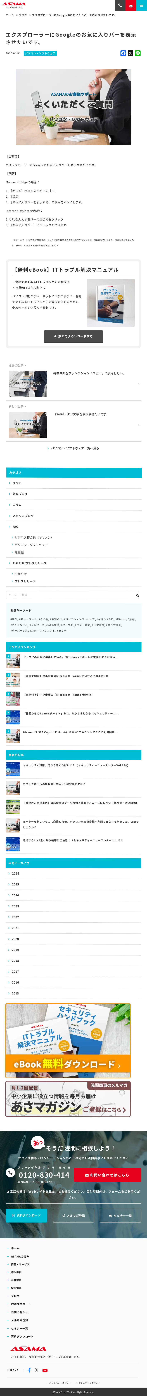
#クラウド (67, 625)
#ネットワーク (28, 619)
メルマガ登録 (76, 1215)
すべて (17, 483)
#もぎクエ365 (105, 619)
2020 (15, 939)
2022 (15, 917)
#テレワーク (37, 625)
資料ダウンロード (29, 1215)
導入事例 (16, 1272)
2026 (15, 873)
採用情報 (16, 1288)
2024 (15, 895)
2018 (15, 960)
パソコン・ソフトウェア (31, 545)
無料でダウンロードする (75, 336)
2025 (15, 884)
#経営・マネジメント (42, 630)
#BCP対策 (98, 625)
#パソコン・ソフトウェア (79, 619)
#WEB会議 (52, 625)
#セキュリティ (19, 625)
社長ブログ (20, 494)
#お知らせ (56, 619)
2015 (15, 993)
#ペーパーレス (19, 630)
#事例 (13, 619)
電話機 (19, 552)
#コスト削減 (82, 625)
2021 (15, 928)
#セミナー (63, 630)
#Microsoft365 (125, 619)
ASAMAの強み (20, 1256)
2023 (15, 906)
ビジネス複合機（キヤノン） (34, 537)
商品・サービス (20, 1264)
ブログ (23, 15)
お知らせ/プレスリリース (30, 563)
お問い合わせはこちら (110, 1174)
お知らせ (21, 573)
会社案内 (16, 1280)
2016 (15, 982)
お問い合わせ (19, 1312)
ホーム (10, 15)
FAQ (15, 526)
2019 (15, 949)
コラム (17, 505)
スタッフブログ (23, 515)
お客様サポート (21, 1304)
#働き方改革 (113, 625)
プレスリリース (25, 581)
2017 (15, 971)
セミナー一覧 (123, 1215)
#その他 (43, 619)
